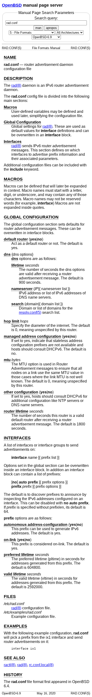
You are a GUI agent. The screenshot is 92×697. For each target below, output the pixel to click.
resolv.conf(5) (30, 312)
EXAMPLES (15, 626)
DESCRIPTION (18, 78)
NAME (10, 57)
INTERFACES (17, 438)
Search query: (46, 18)
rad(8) (16, 85)
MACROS (13, 179)
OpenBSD (12, 5)
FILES (10, 596)
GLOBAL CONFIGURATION (31, 217)
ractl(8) (9, 665)
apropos (51, 28)
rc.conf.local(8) (41, 665)
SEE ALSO (14, 658)
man (38, 28)
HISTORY (13, 674)
